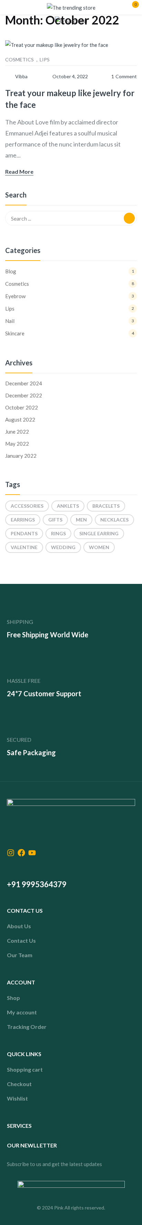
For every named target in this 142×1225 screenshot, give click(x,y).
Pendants (24, 533)
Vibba (21, 76)
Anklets (68, 506)
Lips (45, 59)
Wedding (63, 547)
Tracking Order (27, 1026)
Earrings (23, 520)
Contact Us (21, 940)
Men (81, 520)
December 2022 (23, 395)
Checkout (19, 1084)
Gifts (55, 520)
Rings (58, 533)
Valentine (24, 547)
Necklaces (114, 520)
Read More (19, 171)
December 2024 (23, 383)
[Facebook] (21, 853)
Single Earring (99, 533)
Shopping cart (25, 1069)
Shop (13, 997)
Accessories (27, 506)
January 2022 (21, 456)
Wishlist (17, 1098)
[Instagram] (10, 853)
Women (99, 547)
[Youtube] (32, 853)
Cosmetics (19, 59)
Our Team (19, 955)
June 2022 (17, 431)
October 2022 (21, 407)
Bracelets (106, 506)
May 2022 (17, 444)
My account (22, 1012)
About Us (19, 926)
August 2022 (20, 419)
